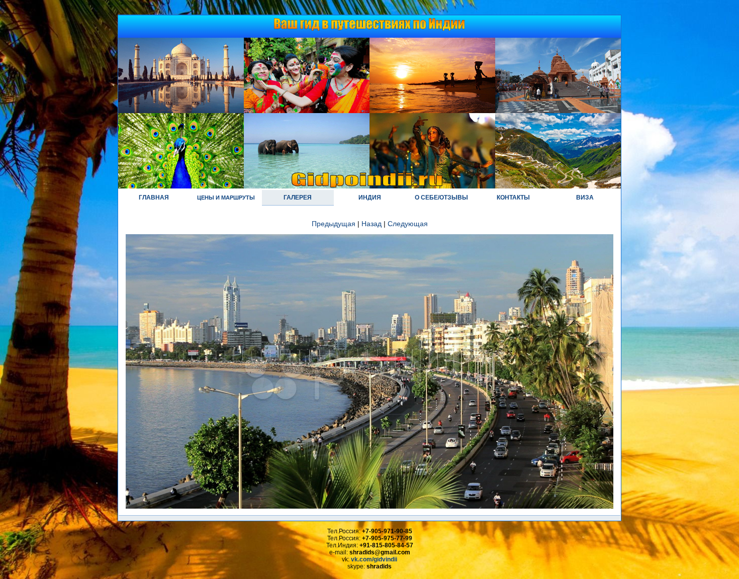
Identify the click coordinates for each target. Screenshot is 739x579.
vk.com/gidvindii (374, 559)
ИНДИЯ (369, 197)
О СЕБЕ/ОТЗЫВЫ (441, 197)
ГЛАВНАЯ (154, 197)
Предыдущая (333, 224)
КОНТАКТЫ (513, 197)
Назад (371, 224)
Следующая (408, 224)
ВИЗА (585, 197)
